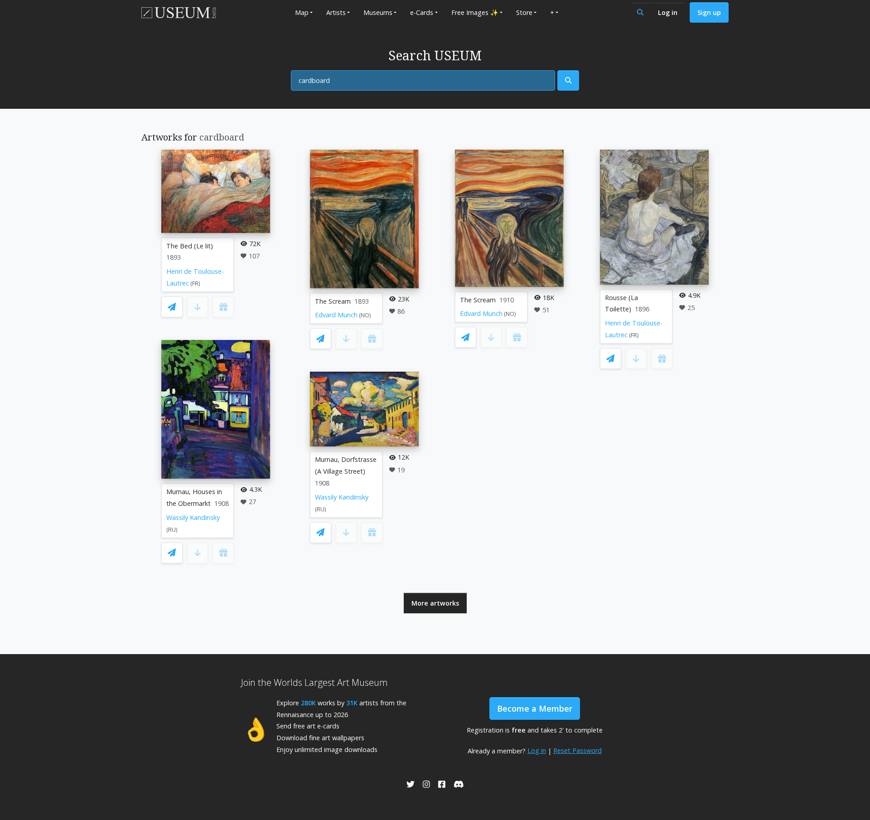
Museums (377, 12)
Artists (336, 12)
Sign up (709, 12)
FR (195, 283)
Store (524, 12)
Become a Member (534, 708)
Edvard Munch (336, 315)
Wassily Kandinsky (193, 517)
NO (365, 315)
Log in (667, 12)
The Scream (333, 301)
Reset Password (577, 750)
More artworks (435, 603)
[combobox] (423, 80)
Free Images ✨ (474, 12)
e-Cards (421, 12)
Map (302, 12)
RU (172, 530)
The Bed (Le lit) (189, 246)
